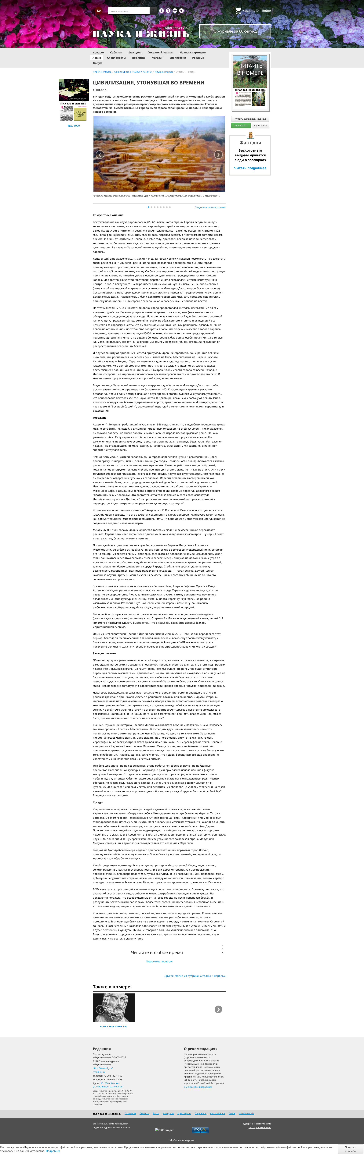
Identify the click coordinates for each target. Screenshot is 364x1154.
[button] (148, 207)
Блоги (156, 1113)
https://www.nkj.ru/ (103, 1068)
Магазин (157, 57)
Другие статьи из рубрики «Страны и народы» (195, 976)
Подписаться (241, 125)
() (251, 11)
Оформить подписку (159, 961)
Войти (266, 11)
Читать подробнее (250, 168)
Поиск (232, 1113)
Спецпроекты (116, 57)
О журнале (200, 1113)
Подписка (138, 57)
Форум (97, 63)
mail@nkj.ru (99, 1072)
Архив (97, 57)
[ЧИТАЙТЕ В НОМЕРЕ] (250, 44)
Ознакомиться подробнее (198, 1086)
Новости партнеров (193, 52)
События (116, 52)
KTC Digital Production (260, 1127)
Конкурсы (168, 1113)
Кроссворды (184, 1113)
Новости (98, 52)
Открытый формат (160, 52)
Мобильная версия (182, 1140)
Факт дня (135, 52)
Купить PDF (260, 125)
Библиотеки (177, 57)
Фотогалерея (217, 1113)
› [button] (218, 154)
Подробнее (53, 1151)
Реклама (198, 57)
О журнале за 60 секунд (235, 31)
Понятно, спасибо (350, 1149)
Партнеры (130, 1113)
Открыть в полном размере (210, 207)
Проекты (144, 1113)
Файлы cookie (246, 1113)
